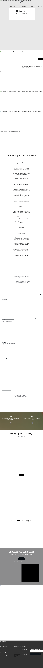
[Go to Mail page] (21, 561)
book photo (26, 358)
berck (18, 216)
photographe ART (24, 646)
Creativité (4, 342)
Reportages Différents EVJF (30, 299)
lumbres (15, 397)
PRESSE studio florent (20, 508)
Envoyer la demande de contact (35, 653)
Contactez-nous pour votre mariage (35, 649)
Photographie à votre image (8, 319)
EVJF (22, 652)
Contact (32, 6)
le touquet (17, 163)
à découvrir (21, 558)
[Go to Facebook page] (14, 561)
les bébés (25, 335)
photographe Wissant (16, 656)
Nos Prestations (24, 6)
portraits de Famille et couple (30, 374)
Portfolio (19, 6)
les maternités (5, 358)
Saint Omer (28, 162)
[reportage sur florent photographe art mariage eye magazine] (1, 511)
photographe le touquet (16, 653)
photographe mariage (25, 643)
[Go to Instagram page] (18, 561)
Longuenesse (23, 162)
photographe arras (17, 654)
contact (41, 59)
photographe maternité (17, 646)
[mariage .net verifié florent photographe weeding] (31, 511)
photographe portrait (25, 649)
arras (22, 163)
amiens (24, 163)
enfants (3, 374)
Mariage (14, 6)
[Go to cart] (41, 6)
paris (20, 163)
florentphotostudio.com (21, 245)
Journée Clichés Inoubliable (30, 318)
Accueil (11, 6)
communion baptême (6, 390)
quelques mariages (21, 475)
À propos (28, 6)
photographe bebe (24, 654)
